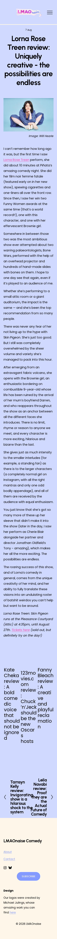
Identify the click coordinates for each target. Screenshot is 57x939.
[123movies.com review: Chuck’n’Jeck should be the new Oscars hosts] (29, 658)
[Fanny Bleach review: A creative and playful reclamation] (46, 657)
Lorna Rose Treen (16, 160)
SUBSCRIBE (28, 876)
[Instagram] (5, 867)
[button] (48, 645)
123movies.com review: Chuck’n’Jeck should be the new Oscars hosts (29, 707)
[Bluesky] (10, 867)
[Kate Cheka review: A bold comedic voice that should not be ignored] (12, 657)
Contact (9, 859)
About (7, 852)
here (13, 912)
